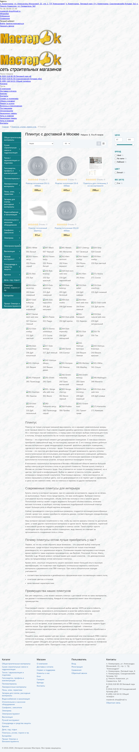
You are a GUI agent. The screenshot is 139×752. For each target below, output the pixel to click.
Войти (2, 23)
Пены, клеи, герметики (12, 690)
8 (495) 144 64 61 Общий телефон (15, 81)
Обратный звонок (79, 673)
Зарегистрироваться (15, 23)
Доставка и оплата (8, 91)
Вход (74, 664)
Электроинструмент (11, 714)
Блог (39, 676)
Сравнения (5, 18)
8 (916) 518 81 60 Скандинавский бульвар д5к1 (21, 79)
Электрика (6, 711)
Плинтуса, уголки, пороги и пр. (15, 733)
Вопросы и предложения (11, 106)
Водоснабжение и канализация (16, 699)
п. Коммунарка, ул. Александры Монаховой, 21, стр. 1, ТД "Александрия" (32, 4)
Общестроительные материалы (16, 664)
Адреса (3, 1)
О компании (5, 89)
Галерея (40, 679)
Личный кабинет (7, 21)
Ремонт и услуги (7, 103)
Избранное (5, 16)
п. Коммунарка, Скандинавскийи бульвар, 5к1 (115, 4)
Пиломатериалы (9, 684)
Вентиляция (7, 717)
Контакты (4, 96)
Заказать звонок (7, 26)
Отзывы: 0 (43, 180)
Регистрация (77, 667)
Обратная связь (113, 703)
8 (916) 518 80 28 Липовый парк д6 (15, 76)
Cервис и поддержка (9, 98)
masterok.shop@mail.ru (10, 11)
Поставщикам (6, 108)
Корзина (3, 84)
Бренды (3, 93)
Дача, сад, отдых (9, 729)
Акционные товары (8, 113)
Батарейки (6, 736)
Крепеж (5, 726)
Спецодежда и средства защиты (16, 723)
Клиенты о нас (43, 673)
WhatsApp (4, 13)
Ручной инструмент (10, 720)
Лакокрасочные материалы (14, 687)
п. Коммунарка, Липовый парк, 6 (80, 4)
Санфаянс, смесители (12, 707)
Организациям (6, 111)
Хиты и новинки (7, 116)
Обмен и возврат (7, 101)
